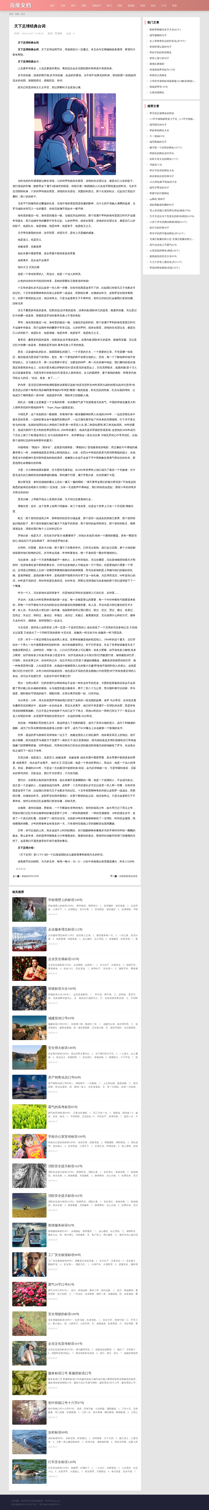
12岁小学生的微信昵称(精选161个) (168, 222)
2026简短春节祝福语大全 (163, 182)
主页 (11, 14)
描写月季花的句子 (159, 187)
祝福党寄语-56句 (159, 86)
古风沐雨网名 (157, 92)
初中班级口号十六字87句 (66, 1403)
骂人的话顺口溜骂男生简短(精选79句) (170, 210)
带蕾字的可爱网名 (159, 193)
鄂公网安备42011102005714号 (24, 1504)
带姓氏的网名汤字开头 (162, 153)
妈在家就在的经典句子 (162, 176)
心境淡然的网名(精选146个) (165, 250)
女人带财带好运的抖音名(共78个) (168, 41)
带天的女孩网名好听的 (162, 113)
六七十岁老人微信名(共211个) (166, 262)
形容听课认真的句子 (161, 46)
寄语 (142, 5)
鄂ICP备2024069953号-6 (49, 1504)
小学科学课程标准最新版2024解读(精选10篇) (174, 81)
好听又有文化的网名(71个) (164, 159)
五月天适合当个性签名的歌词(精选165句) (172, 216)
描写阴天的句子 (158, 124)
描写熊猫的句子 (158, 142)
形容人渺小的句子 (159, 58)
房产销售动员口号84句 (64, 1077)
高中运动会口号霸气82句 (163, 245)
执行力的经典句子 (159, 227)
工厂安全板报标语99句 (64, 1255)
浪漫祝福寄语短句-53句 (162, 69)
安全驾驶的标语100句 (63, 1314)
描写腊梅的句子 (158, 35)
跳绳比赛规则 (157, 64)
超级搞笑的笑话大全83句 (163, 256)
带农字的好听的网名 (161, 52)
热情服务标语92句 (61, 1225)
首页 (52, 5)
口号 (164, 5)
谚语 (120, 5)
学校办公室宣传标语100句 (67, 1136)
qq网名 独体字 (157, 199)
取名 (153, 5)
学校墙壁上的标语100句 (65, 900)
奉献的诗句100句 (30, 876)
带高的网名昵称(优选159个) (165, 267)
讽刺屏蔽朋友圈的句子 (162, 205)
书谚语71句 (156, 164)
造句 (109, 5)
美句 (73, 5)
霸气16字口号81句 (61, 1284)
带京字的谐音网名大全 (162, 170)
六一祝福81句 (157, 136)
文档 (63, 5)
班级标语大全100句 (62, 988)
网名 (84, 5)
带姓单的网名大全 (159, 130)
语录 (174, 5)
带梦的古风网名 (158, 75)
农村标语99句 (58, 1432)
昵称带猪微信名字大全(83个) (165, 29)
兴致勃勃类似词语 (128, 876)
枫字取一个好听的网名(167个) (166, 147)
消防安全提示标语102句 (65, 1166)
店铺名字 (96, 5)
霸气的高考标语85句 (63, 1107)
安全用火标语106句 (62, 1048)
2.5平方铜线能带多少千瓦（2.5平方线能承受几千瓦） (179, 119)
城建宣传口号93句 (61, 1018)
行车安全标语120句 (62, 1462)
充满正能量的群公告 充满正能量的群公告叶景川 (176, 239)
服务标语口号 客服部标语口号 (69, 1373)
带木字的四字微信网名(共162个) (167, 233)
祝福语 (131, 5)
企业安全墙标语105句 (63, 959)
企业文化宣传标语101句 (65, 1343)
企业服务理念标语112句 (65, 929)
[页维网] (28, 5)
